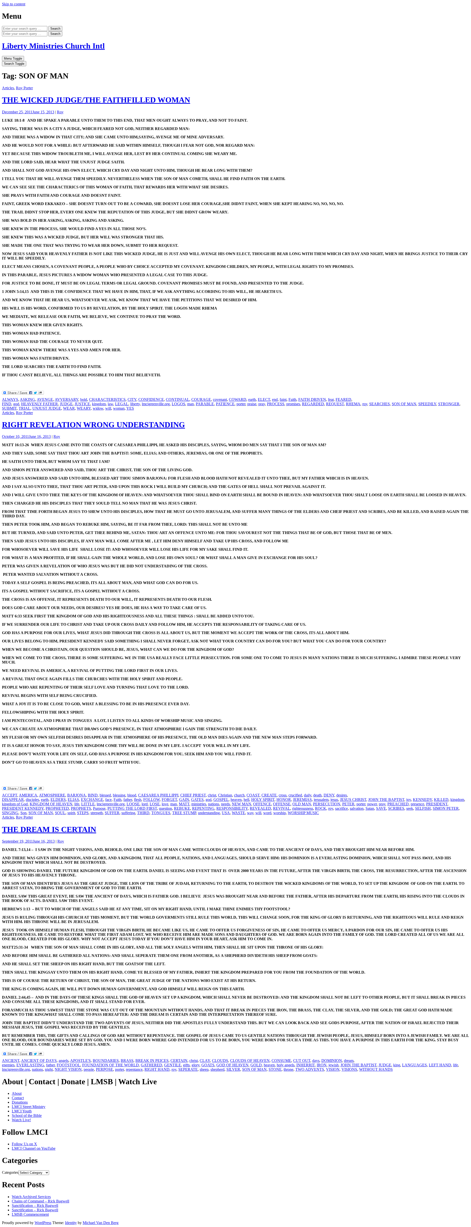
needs (225, 804)
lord (145, 804)
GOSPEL (221, 799)
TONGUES (160, 813)
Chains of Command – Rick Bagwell (40, 1201)
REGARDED (313, 404)
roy (364, 404)
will (108, 408)
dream (348, 1060)
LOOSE (133, 804)
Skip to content (13, 4)
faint (283, 399)
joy (408, 799)
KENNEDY (422, 799)
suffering (128, 813)
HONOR (283, 799)
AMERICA (28, 795)
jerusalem (321, 799)
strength (97, 813)
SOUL (60, 813)
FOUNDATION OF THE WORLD (110, 1065)
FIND (6, 404)
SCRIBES (396, 808)
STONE (275, 1069)
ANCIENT (10, 1060)
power (372, 804)
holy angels (285, 1065)
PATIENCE (225, 404)
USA (226, 813)
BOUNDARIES (106, 1060)
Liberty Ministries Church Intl (53, 45)
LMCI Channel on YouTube (33, 1148)
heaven (236, 799)
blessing (119, 795)
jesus (334, 799)
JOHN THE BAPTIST (386, 799)
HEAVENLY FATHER (39, 404)
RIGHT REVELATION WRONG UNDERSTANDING (93, 424)
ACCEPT (9, 795)
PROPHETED (57, 808)
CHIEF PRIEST (193, 795)
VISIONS (349, 1069)
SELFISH (423, 808)
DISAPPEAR (13, 799)
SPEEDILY (427, 404)
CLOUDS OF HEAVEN (250, 1060)
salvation (357, 808)
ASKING (27, 399)
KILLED (441, 799)
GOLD (256, 1065)
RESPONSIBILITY (232, 808)
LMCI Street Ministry (28, 1107)
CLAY (205, 1060)
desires (341, 795)
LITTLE (88, 804)
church (239, 795)
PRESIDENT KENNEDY (23, 808)
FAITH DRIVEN (312, 399)
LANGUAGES (414, 1065)
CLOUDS (220, 1060)
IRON (322, 1065)
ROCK (320, 808)
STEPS (83, 813)
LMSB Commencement (30, 1214)
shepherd (217, 1069)
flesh (137, 799)
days (315, 1060)
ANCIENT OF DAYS (39, 1060)
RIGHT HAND (157, 1069)
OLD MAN (301, 804)
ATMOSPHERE (52, 795)
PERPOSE (104, 1069)
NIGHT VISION (68, 1069)
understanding (209, 813)
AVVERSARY (66, 399)
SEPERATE (188, 1069)
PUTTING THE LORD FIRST (132, 808)
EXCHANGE (92, 799)
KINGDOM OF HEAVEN (51, 804)
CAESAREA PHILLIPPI (158, 795)
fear (331, 399)
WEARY (84, 408)
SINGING (10, 813)
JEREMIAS (302, 799)
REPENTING (203, 808)
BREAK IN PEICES (152, 1060)
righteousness (302, 808)
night (49, 1069)
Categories (10, 1172)
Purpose (99, 808)
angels (63, 1060)
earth (252, 399)
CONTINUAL (177, 399)
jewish (333, 1065)
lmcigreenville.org (156, 404)
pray (261, 404)
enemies (8, 1065)
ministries (198, 804)
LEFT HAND (440, 1065)
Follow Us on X (24, 1144)
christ (212, 795)
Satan (370, 808)
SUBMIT (9, 408)
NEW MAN (241, 804)
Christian (225, 795)
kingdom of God (15, 804)
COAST (253, 795)
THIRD (143, 813)
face (108, 799)
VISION (333, 1069)
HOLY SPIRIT (263, 799)
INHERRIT (305, 1065)
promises (293, 404)
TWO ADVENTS (309, 1069)
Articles (8, 88)
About (17, 1093)
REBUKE (182, 808)
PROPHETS (81, 808)
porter (240, 404)
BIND (93, 795)
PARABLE (205, 404)
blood (131, 795)
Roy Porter (24, 88)
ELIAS (73, 799)
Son (23, 813)
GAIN (184, 799)
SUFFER (112, 813)
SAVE (381, 808)
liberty (135, 404)
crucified (295, 795)
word (267, 813)
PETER (348, 804)
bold (83, 399)
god (16, 404)
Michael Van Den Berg (100, 1223)
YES (130, 408)
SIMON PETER (446, 808)
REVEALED (260, 808)
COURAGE (201, 399)
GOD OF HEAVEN (232, 1065)
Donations (20, 1102)
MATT (184, 804)
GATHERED (151, 1065)
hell (246, 799)
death (317, 795)
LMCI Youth (22, 1111)
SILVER (233, 1069)
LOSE (155, 804)
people (89, 1069)
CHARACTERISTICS (107, 399)
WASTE (238, 813)
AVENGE (45, 399)
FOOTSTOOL (68, 1065)
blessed (105, 795)
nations (213, 804)
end (275, 399)
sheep (204, 1069)
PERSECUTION (326, 804)
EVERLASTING (30, 1065)
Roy (60, 112)
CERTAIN (178, 1060)
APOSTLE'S (80, 1060)
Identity (71, 1223)
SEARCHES (379, 404)
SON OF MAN (404, 404)
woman (119, 408)
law (110, 404)
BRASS (127, 1060)
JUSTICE (82, 404)
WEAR (69, 408)
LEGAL (121, 404)
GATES (197, 799)
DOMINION (331, 1060)
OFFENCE (262, 804)
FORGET (169, 799)
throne (288, 1069)
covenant (220, 399)
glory (195, 1065)
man (190, 404)
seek (409, 808)
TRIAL (24, 408)
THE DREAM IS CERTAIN (49, 829)
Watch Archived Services (31, 1197)
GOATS (207, 1065)
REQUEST (335, 404)
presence (417, 804)
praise (251, 404)
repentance (134, 1069)
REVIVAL (281, 808)
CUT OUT (301, 1060)
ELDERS (58, 799)
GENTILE (172, 1065)
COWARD (237, 399)
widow (98, 408)
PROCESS (275, 404)
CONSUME (281, 1060)
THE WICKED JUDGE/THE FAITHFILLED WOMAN (96, 99)
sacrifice (341, 808)
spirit (71, 813)
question (165, 808)
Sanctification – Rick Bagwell (35, 1205)
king (396, 1065)
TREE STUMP (184, 813)
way (250, 813)
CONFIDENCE (151, 399)
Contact (18, 1098)
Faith (292, 399)
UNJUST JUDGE (46, 408)
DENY (329, 795)
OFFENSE (281, 804)
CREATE (269, 795)
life (76, 804)
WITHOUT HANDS (376, 1069)
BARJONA (76, 795)
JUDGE (66, 404)
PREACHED (398, 804)
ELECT (264, 399)
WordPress (43, 1223)
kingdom (99, 404)
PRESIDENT (436, 804)
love (165, 804)
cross (283, 795)
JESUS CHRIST (353, 799)
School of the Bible (27, 1115)
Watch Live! (21, 1120)
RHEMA (353, 404)
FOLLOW (151, 799)
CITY (132, 399)
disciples (32, 799)
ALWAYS (10, 399)
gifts (186, 1065)
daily (307, 795)
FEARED (343, 399)
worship (279, 813)
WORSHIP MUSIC (303, 813)
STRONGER (448, 404)
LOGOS (178, 404)
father (127, 799)
